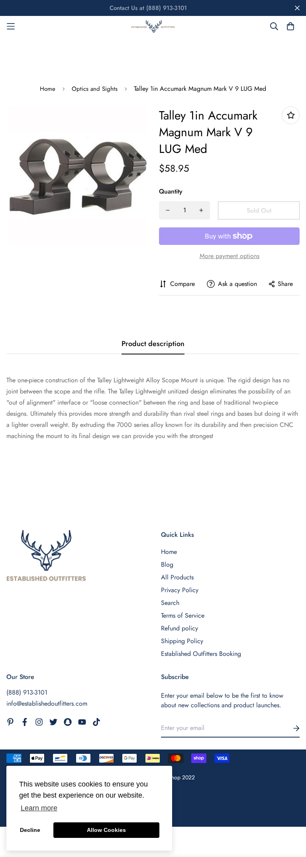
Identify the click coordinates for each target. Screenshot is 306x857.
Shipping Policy (182, 641)
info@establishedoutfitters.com (46, 703)
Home (47, 88)
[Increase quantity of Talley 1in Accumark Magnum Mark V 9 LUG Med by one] (201, 210)
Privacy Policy (179, 590)
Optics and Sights (95, 88)
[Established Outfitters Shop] (153, 26)
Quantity (170, 191)
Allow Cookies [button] (106, 830)
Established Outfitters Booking (201, 653)
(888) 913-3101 (26, 692)
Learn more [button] (39, 808)
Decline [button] (30, 830)
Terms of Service (182, 615)
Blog (167, 564)
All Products (177, 577)
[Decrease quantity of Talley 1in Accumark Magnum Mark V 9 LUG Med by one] (168, 210)
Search (170, 602)
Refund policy (179, 628)
